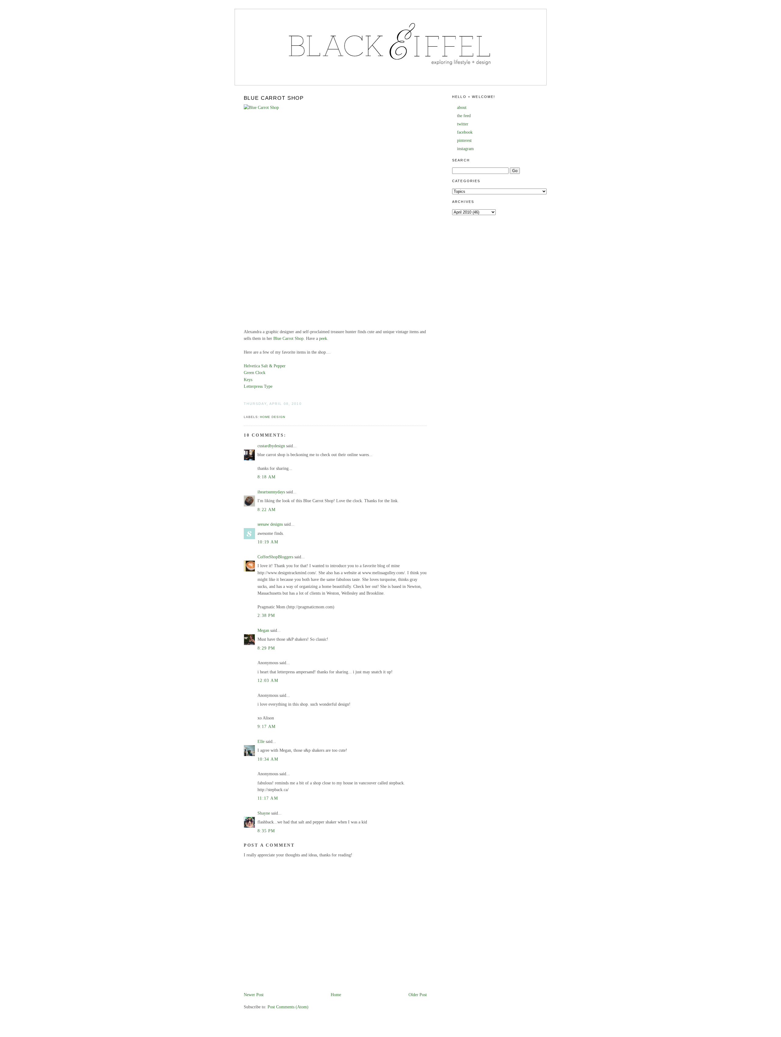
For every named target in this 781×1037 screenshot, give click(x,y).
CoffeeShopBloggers (275, 557)
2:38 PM (266, 615)
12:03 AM (267, 680)
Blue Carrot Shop (274, 98)
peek (323, 338)
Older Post (417, 994)
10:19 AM (267, 542)
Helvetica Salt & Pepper (265, 366)
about (461, 107)
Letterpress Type (258, 386)
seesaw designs (270, 524)
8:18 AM (266, 477)
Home (336, 994)
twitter (462, 124)
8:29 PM (266, 648)
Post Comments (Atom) (288, 1007)
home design (272, 417)
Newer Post (254, 994)
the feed (464, 115)
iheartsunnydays (271, 492)
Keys (248, 379)
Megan (263, 630)
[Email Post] (244, 410)
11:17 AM (267, 798)
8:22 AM (266, 509)
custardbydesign (271, 446)
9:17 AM (266, 726)
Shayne (263, 813)
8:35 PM (266, 831)
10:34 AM (267, 759)
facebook (465, 132)
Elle (261, 741)
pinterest (464, 140)
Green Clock (254, 372)
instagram (465, 148)
